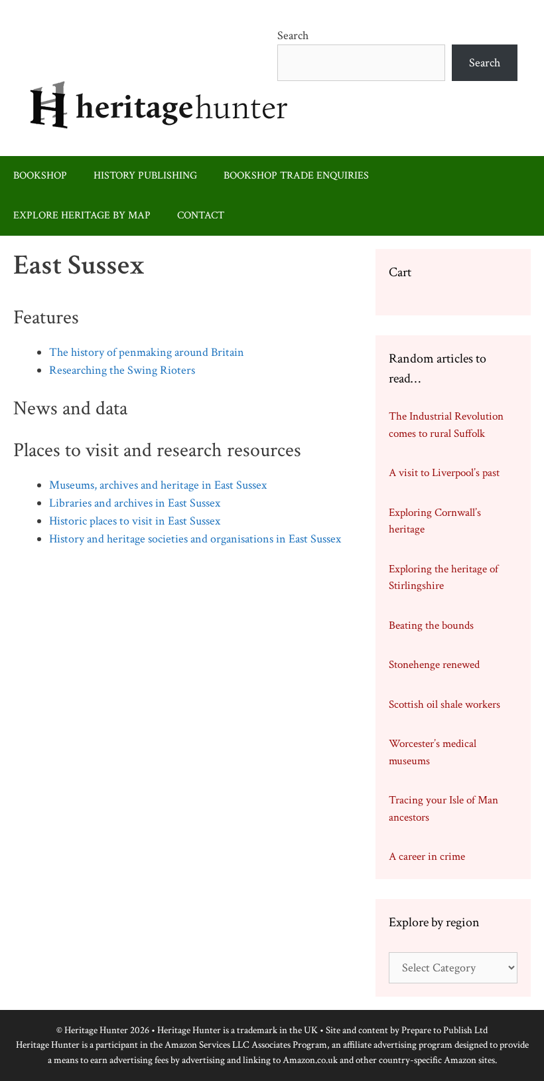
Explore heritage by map (82, 215)
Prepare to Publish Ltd (444, 1030)
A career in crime (427, 856)
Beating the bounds (431, 625)
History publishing (145, 176)
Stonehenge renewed (434, 664)
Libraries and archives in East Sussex (134, 503)
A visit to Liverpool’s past (444, 472)
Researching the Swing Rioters (122, 370)
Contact (200, 215)
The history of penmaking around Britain (146, 352)
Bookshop (40, 176)
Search (292, 35)
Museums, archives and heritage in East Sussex (158, 485)
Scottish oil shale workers (444, 704)
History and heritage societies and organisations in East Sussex (195, 538)
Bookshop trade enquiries (296, 176)
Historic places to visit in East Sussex (134, 521)
